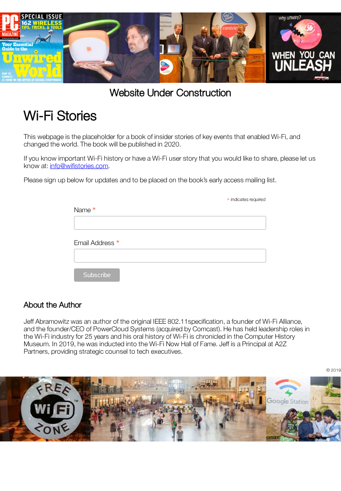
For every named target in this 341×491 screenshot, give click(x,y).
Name (85, 210)
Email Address (96, 243)
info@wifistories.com (79, 165)
